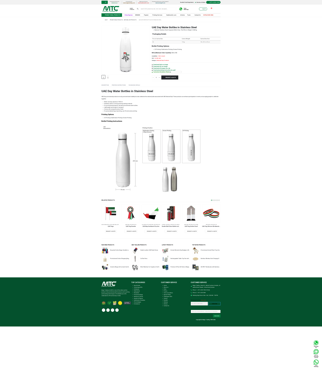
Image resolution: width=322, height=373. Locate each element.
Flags (205, 224)
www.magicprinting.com (129, 3)
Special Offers (167, 298)
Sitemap (166, 305)
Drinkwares (136, 292)
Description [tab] (105, 85)
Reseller (166, 303)
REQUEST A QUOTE (191, 231)
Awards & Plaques (138, 301)
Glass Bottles (113, 224)
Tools (188, 15)
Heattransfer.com (171, 15)
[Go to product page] (111, 213)
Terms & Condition (168, 296)
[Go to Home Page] (101, 20)
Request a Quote (171, 77)
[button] (102, 50)
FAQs (165, 292)
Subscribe (214, 307)
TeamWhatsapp (186, 9)
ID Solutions (137, 307)
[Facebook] (103, 313)
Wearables (136, 296)
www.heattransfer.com (144, 3)
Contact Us (197, 15)
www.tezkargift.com (161, 3)
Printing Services (157, 15)
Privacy (165, 294)
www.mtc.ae (115, 3)
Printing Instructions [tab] (119, 85)
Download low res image (160, 66)
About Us (166, 290)
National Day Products (163, 60)
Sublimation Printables (139, 303)
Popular (146, 15)
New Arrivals (137, 289)
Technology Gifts (138, 290)
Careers (166, 301)
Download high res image (160, 64)
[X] (108, 313)
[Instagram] (117, 313)
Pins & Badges (137, 305)
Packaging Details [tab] (134, 85)
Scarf (136, 224)
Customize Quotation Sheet (161, 72)
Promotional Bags (138, 298)
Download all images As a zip (161, 68)
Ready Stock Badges (198, 224)
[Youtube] (112, 313)
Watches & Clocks (138, 300)
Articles (182, 15)
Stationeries (137, 294)
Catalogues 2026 (168, 300)
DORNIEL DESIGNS (105, 224)
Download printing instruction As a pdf (164, 70)
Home (165, 289)
